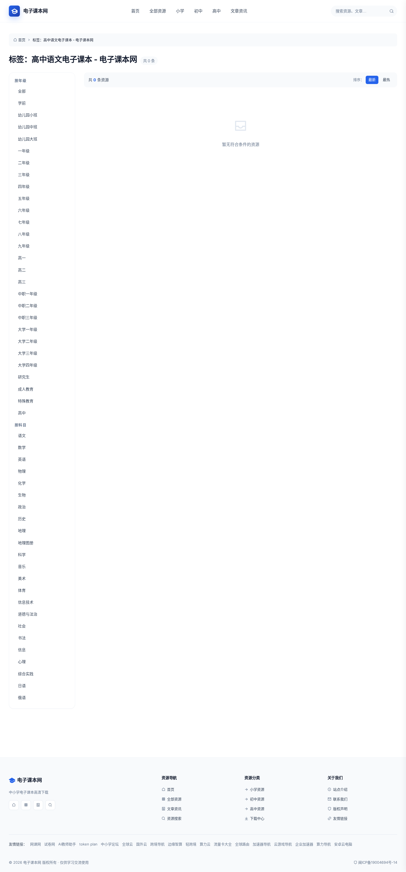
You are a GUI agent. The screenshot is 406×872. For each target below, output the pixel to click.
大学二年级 (27, 341)
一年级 (24, 150)
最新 (372, 79)
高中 (216, 11)
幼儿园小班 (27, 114)
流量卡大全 (223, 844)
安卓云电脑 (343, 844)
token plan (88, 844)
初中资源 (257, 799)
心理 (22, 661)
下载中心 (257, 818)
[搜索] (391, 11)
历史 (22, 518)
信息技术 (25, 602)
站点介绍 (340, 789)
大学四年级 (27, 365)
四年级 (24, 186)
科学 (22, 554)
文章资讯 (239, 11)
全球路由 (242, 844)
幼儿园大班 (27, 139)
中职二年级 (27, 305)
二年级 (24, 162)
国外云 (141, 844)
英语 (22, 459)
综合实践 (25, 673)
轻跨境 (191, 844)
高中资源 (257, 808)
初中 (198, 11)
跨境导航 (157, 844)
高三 (22, 281)
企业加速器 (304, 844)
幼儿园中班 (27, 126)
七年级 (24, 222)
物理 (22, 471)
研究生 (24, 377)
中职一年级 (27, 293)
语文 (22, 435)
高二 (22, 270)
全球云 (127, 844)
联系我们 (340, 799)
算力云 (205, 844)
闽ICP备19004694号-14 (377, 862)
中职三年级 (27, 317)
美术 (22, 578)
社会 (22, 626)
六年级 (24, 210)
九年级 (24, 245)
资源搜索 (174, 818)
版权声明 (340, 808)
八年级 (24, 234)
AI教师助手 (67, 844)
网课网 (35, 844)
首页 (135, 11)
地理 (22, 530)
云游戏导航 (283, 844)
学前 (22, 103)
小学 (180, 11)
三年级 (24, 174)
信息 (22, 649)
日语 (22, 685)
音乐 (22, 566)
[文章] (38, 805)
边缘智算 (175, 844)
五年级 (24, 198)
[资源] (26, 805)
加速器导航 (262, 844)
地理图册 (25, 542)
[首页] (14, 805)
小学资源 (257, 789)
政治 (22, 506)
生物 (22, 495)
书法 (22, 637)
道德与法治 (27, 614)
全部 (22, 91)
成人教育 (25, 389)
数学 (22, 447)
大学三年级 (27, 353)
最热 (386, 79)
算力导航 (324, 844)
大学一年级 (27, 329)
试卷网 (49, 844)
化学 (22, 483)
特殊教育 (25, 401)
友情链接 (340, 818)
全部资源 (157, 11)
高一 (22, 257)
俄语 (22, 697)
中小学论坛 (110, 844)
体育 (22, 590)
